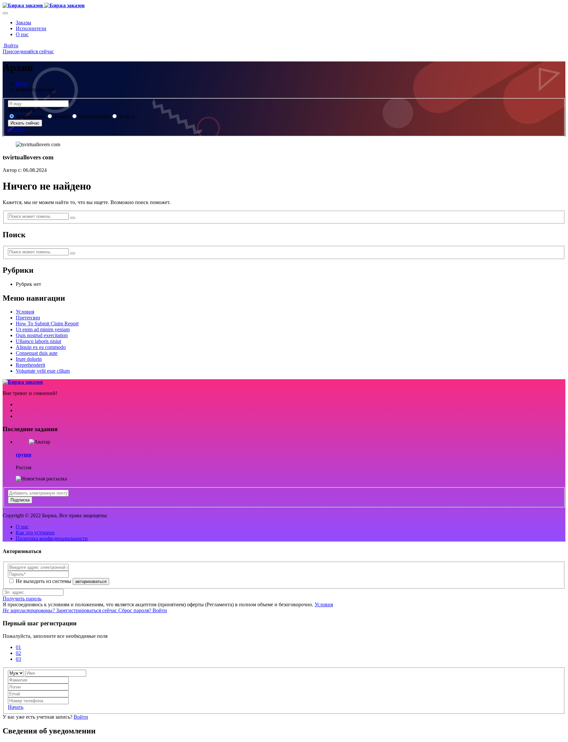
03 (18, 659)
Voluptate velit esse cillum (43, 371)
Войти (10, 45)
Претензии (28, 317)
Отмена (16, 129)
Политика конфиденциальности (52, 538)
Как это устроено (35, 532)
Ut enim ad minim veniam (43, 329)
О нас (22, 34)
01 (18, 647)
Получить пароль (22, 598)
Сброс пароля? (135, 610)
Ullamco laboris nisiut (38, 341)
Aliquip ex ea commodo (41, 347)
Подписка (20, 500)
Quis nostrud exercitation (42, 335)
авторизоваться (90, 581)
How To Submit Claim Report (47, 323)
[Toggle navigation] (5, 13)
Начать (15, 707)
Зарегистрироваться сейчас (60, 610)
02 (18, 653)
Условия (25, 311)
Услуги (127, 116)
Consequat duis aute (37, 353)
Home (22, 83)
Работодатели (94, 116)
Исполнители (31, 28)
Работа (62, 116)
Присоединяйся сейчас (28, 51)
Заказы (23, 22)
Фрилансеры (31, 116)
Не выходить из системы (44, 581)
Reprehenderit (30, 365)
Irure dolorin (29, 359)
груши (23, 454)
